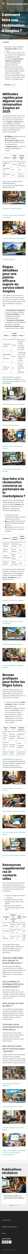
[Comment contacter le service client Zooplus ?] (14, 1117)
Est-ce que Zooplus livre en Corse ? (12, 1106)
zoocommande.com (8, 185)
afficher (13, 85)
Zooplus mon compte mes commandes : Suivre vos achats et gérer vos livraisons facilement (14, 1152)
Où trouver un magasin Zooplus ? (12, 208)
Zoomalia (9, 761)
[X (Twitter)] (10, 1242)
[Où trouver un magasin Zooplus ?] (14, 197)
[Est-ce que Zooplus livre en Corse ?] (14, 1096)
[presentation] (14, 1185)
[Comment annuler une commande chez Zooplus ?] (14, 610)
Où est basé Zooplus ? (8, 259)
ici (23, 946)
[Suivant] (23, 1190)
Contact (4, 1233)
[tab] (10, 1205)
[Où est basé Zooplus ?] (14, 248)
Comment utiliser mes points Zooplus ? (13, 238)
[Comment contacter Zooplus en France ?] (14, 844)
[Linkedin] (6, 1242)
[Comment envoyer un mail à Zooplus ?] (14, 393)
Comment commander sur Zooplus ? (13, 600)
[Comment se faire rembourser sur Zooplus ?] (14, 435)
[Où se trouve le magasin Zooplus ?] (14, 633)
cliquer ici (9, 897)
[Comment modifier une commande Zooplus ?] (14, 654)
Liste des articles (6, 1220)
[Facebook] (3, 1242)
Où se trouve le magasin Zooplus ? (12, 644)
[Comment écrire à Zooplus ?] (14, 414)
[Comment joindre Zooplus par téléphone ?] (14, 1073)
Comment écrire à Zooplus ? (10, 425)
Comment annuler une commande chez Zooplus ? (14, 1198)
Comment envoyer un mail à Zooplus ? (13, 404)
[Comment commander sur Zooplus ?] (14, 589)
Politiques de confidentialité (9, 1227)
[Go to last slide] (4, 1190)
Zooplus (4, 11)
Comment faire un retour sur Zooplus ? (13, 811)
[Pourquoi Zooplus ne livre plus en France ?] (14, 777)
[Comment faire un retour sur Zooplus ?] (14, 800)
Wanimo (17, 759)
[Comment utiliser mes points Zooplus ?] (14, 227)
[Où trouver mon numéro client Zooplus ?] (14, 458)
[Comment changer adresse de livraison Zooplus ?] (14, 821)
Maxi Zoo (12, 759)
